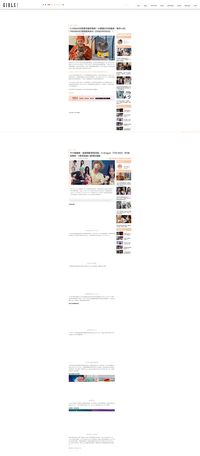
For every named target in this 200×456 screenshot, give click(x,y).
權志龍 (123, 34)
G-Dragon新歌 (122, 158)
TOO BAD (129, 158)
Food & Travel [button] (154, 5)
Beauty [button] (145, 5)
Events (195, 5)
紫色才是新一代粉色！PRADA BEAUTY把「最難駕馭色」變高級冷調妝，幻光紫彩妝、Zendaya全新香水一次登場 (127, 120)
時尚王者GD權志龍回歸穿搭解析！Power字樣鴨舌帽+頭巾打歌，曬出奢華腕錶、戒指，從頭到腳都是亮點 (123, 88)
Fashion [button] (162, 5)
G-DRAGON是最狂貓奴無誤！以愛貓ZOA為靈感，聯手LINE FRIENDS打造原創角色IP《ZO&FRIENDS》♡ (123, 184)
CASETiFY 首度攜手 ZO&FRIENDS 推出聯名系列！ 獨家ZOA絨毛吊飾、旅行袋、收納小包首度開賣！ (123, 212)
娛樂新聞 (75, 25)
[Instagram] (43, 4)
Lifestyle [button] (179, 5)
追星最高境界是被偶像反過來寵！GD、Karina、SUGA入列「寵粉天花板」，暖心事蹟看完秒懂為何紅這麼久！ (127, 125)
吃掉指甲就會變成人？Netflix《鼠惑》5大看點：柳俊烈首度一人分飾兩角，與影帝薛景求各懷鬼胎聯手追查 (127, 111)
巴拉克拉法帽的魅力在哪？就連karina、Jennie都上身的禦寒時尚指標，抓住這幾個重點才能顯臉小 (90, 200)
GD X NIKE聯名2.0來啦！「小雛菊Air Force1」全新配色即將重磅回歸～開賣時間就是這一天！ (123, 102)
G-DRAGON (128, 34)
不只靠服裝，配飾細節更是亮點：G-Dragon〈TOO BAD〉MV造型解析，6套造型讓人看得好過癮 (123, 59)
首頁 (71, 25)
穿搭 (74, 150)
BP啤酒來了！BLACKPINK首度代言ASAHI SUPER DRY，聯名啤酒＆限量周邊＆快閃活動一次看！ (89, 71)
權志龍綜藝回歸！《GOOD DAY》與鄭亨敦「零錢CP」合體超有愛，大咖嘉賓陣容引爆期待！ (123, 74)
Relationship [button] (187, 5)
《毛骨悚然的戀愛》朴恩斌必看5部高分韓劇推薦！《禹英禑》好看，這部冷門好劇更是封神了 (127, 129)
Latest (138, 5)
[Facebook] (45, 4)
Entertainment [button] (170, 5)
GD (119, 34)
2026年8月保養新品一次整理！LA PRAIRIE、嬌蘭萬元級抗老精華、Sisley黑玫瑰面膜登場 (127, 115)
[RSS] (51, 4)
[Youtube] (48, 4)
